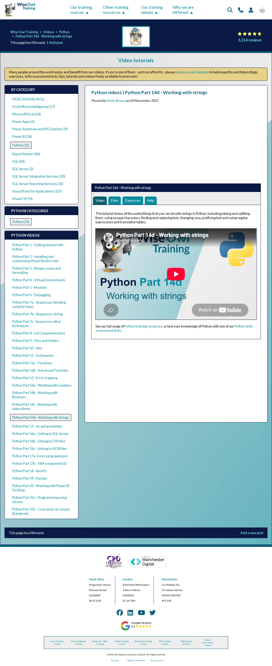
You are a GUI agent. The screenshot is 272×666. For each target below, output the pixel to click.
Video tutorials (136, 60)
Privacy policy (157, 660)
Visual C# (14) (22, 198)
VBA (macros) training (186, 642)
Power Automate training (78, 642)
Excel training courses (56, 642)
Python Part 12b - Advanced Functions (40, 370)
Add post (56, 42)
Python (64, 32)
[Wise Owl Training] (18, 17)
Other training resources (116, 10)
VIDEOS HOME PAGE (28, 99)
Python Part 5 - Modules (29, 287)
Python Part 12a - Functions (32, 363)
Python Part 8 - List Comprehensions (38, 333)
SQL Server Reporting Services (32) (37, 184)
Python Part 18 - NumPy (29, 471)
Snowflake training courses (143, 642)
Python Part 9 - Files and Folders (35, 340)
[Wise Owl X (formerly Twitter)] (152, 612)
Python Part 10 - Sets (27, 348)
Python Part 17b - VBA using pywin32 (39, 463)
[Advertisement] (176, 142)
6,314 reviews (250, 40)
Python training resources (143, 326)
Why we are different (183, 10)
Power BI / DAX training (100, 642)
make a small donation (192, 72)
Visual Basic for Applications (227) (37, 191)
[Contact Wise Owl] (240, 10)
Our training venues (152, 10)
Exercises (133, 201)
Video (100, 201)
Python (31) (20, 145)
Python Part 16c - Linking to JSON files (39, 448)
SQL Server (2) (22, 169)
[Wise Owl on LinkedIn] (130, 612)
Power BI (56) (22, 136)
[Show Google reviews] (135, 630)
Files (114, 201)
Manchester (169, 579)
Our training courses (81, 10)
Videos (48, 32)
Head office (96, 579)
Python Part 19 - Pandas (29, 478)
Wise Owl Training (24, 32)
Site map (115, 660)
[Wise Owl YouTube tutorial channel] (141, 612)
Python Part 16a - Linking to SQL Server (40, 434)
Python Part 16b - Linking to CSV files (38, 441)
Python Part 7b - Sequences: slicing (37, 314)
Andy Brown (116, 100)
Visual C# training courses (207, 643)
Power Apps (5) (23, 121)
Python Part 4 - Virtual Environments (38, 280)
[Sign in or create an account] (251, 10)
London (128, 579)
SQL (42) (18, 161)
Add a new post (251, 533)
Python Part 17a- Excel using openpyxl (39, 456)
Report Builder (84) (26, 154)
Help (150, 201)
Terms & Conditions (136, 660)
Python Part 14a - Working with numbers (41, 385)
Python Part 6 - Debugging (31, 295)
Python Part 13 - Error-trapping (34, 378)
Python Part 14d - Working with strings (44, 36)
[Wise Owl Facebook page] (120, 612)
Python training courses (121, 642)
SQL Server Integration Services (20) (38, 176)
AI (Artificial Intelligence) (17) (33, 106)
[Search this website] (230, 10)
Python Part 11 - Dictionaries (33, 355)
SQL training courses (165, 642)
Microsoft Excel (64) (26, 114)
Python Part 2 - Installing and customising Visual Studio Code (35, 258)
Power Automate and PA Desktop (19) (40, 129)
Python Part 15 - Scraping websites (37, 426)
